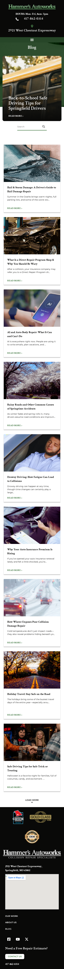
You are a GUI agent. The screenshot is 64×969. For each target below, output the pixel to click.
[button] (32, 39)
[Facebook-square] (8, 939)
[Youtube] (17, 939)
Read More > (15, 116)
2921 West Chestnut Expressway (32, 30)
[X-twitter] (26, 939)
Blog (8, 929)
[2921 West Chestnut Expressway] (32, 26)
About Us (11, 922)
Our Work (11, 916)
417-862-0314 (33, 18)
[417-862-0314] (17, 19)
